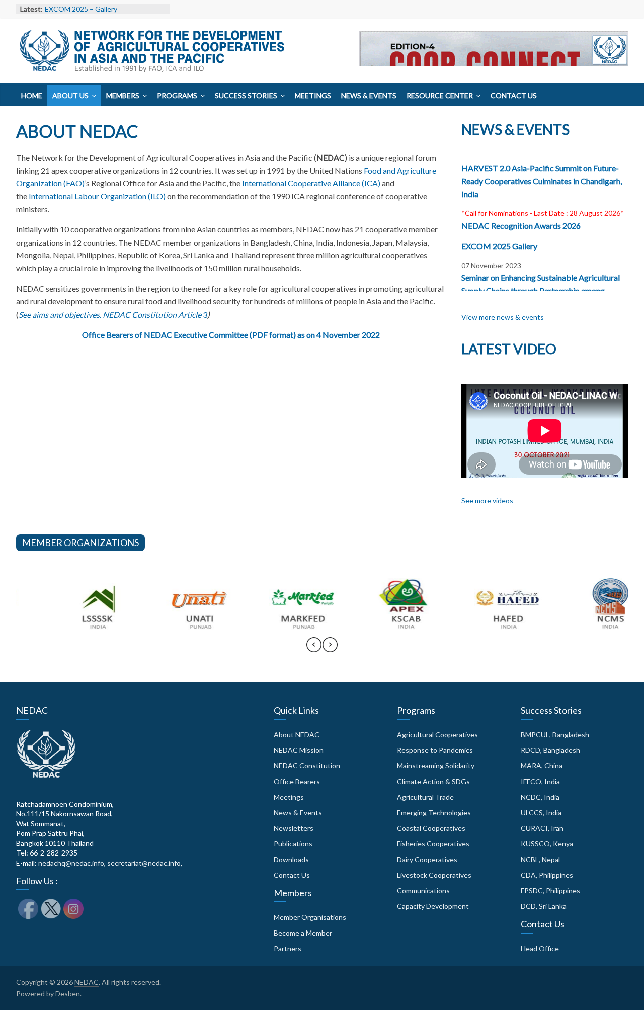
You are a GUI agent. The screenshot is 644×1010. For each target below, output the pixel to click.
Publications (293, 843)
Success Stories (246, 95)
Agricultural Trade (425, 797)
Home (31, 95)
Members (122, 95)
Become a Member (303, 932)
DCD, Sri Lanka (544, 906)
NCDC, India (540, 797)
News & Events (368, 95)
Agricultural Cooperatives (437, 734)
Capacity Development (433, 906)
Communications (423, 890)
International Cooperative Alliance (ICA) (311, 183)
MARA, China (541, 765)
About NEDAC (296, 734)
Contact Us (514, 95)
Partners (287, 948)
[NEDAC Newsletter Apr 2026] (493, 67)
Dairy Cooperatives (427, 859)
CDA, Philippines (547, 875)
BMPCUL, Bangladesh (555, 734)
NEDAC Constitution (307, 765)
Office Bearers (297, 781)
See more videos (487, 500)
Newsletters (293, 828)
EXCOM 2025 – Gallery (81, 9)
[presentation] (313, 649)
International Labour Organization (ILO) (97, 196)
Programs (177, 95)
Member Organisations (310, 917)
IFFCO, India (540, 781)
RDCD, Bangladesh (550, 750)
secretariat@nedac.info (144, 863)
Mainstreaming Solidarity (435, 765)
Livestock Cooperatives (434, 875)
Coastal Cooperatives (431, 828)
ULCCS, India (541, 812)
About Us (70, 95)
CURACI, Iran (542, 828)
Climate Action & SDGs (433, 781)
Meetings (313, 95)
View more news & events (502, 317)
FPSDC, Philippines (550, 890)
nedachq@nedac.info (71, 863)
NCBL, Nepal (540, 859)
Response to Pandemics (435, 750)
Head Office (540, 948)
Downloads (291, 859)
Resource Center (440, 95)
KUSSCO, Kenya (547, 843)
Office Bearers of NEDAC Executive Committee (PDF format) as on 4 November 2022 (231, 334)
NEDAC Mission (299, 750)
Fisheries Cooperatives (433, 843)
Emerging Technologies (434, 812)
